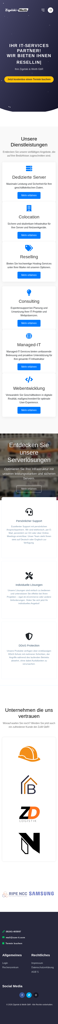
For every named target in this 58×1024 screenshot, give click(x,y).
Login (5, 963)
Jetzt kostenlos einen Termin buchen (29, 79)
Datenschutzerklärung (42, 967)
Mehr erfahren (29, 195)
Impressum (37, 963)
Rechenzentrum (10, 967)
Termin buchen (14, 943)
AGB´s (35, 971)
